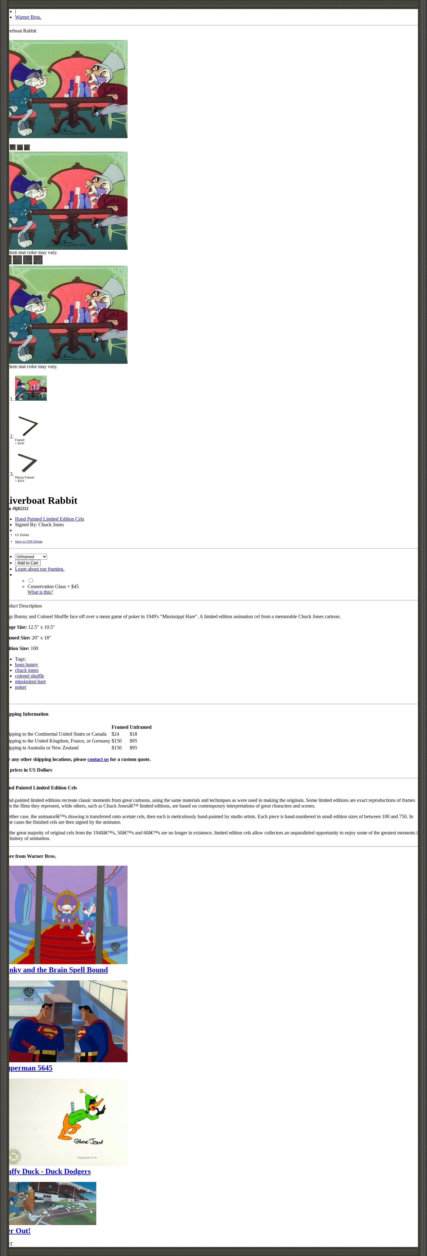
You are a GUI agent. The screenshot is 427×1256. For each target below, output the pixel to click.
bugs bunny (26, 664)
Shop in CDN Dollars (29, 541)
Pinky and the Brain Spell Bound (55, 970)
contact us (98, 759)
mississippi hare (30, 681)
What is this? (40, 592)
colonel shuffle (29, 675)
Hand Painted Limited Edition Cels (49, 519)
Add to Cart (28, 563)
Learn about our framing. (39, 569)
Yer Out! (17, 1231)
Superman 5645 (28, 1068)
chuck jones (26, 670)
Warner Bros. (28, 17)
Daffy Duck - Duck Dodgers (47, 1171)
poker (20, 687)
